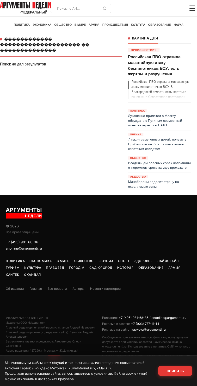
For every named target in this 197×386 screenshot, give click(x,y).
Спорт (124, 261)
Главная (36, 288)
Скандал (32, 275)
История (125, 268)
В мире (80, 24)
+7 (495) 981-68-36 (22, 242)
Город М (77, 268)
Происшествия (115, 24)
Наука (179, 24)
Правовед (55, 268)
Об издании (15, 288)
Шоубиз (105, 261)
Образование (159, 24)
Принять (175, 371)
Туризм (12, 268)
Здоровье (143, 261)
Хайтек (12, 275)
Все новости (57, 288)
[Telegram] (167, 8)
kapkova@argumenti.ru (148, 329)
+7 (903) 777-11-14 (145, 324)
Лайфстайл (168, 261)
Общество (63, 24)
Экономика (42, 24)
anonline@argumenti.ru (24, 248)
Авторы (78, 288)
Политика (22, 24)
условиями (103, 373)
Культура (138, 24)
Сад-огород (100, 268)
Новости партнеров (105, 288)
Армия (94, 24)
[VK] (179, 8)
